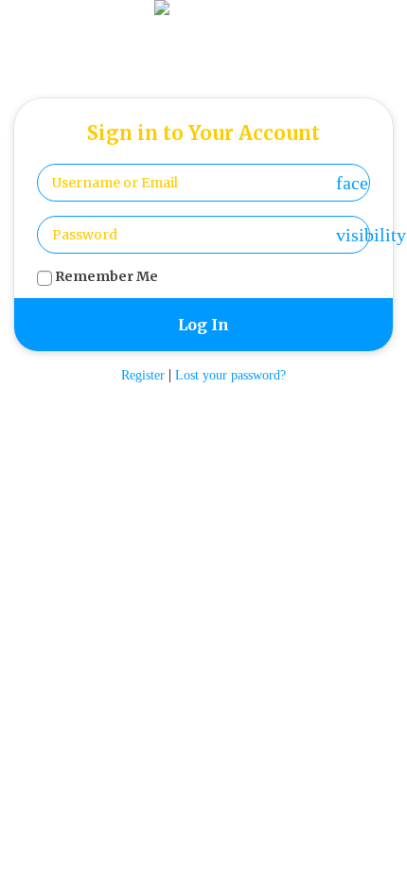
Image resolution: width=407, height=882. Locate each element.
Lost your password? (230, 375)
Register (143, 375)
